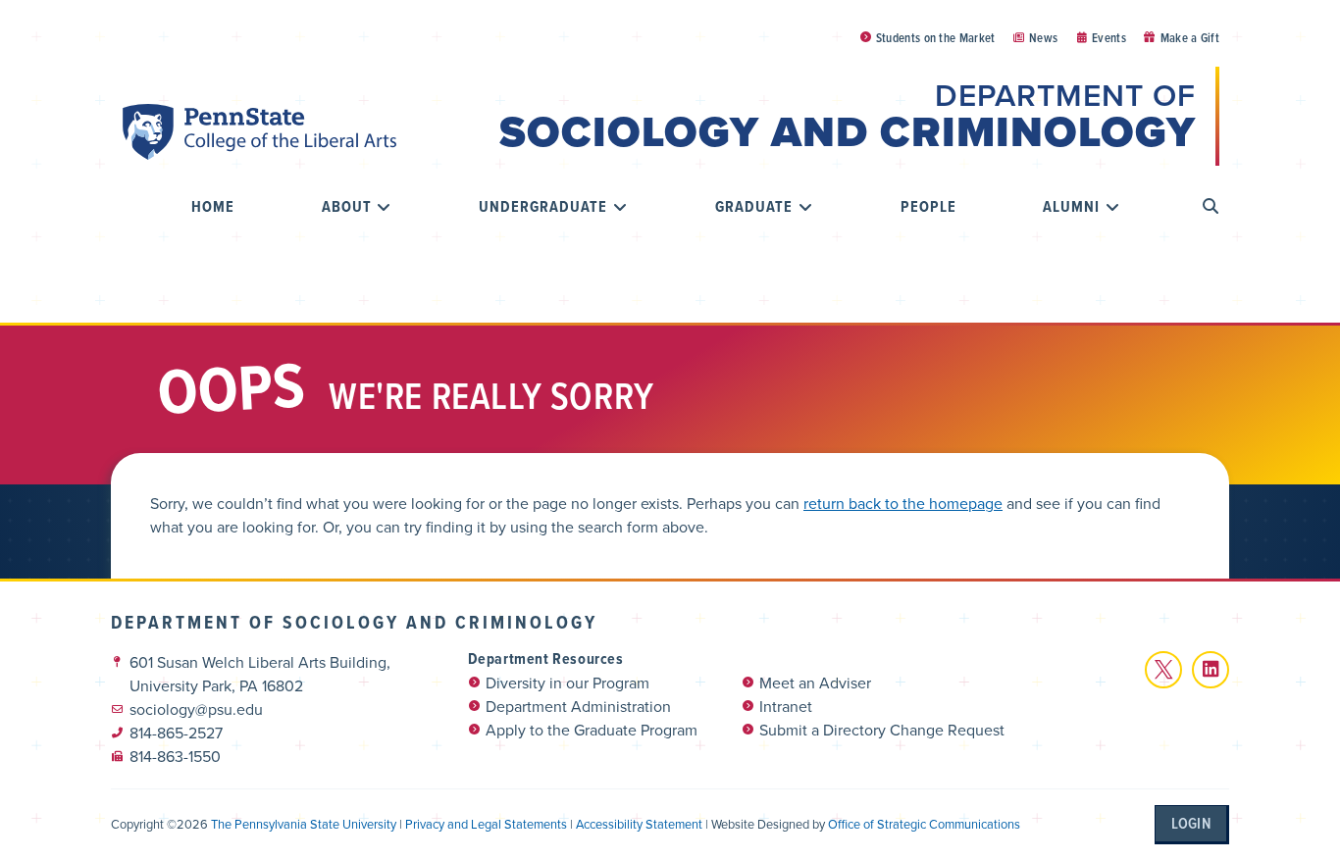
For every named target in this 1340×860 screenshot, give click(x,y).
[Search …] (1211, 207)
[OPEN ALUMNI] (1112, 207)
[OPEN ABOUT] (384, 207)
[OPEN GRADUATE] (805, 207)
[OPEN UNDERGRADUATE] (620, 207)
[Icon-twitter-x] (1163, 669)
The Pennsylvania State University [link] (303, 824)
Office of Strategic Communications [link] (924, 824)
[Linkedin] (1210, 669)
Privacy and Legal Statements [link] (486, 824)
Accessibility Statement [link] (639, 824)
